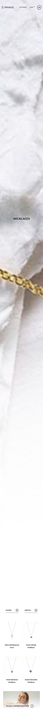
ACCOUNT (23, 7)
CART (32, 7)
